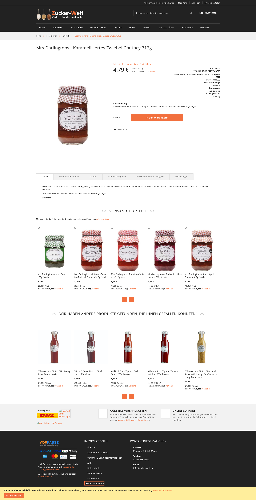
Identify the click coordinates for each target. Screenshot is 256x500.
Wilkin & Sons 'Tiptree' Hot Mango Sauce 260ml (54, 373)
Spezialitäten (52, 36)
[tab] (45, 176)
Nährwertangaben (117, 176)
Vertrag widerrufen (94, 483)
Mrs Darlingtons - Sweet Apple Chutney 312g (200, 275)
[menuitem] (58, 27)
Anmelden (196, 3)
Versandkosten (45, 476)
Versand (153, 71)
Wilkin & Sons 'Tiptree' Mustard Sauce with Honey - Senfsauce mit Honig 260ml (201, 374)
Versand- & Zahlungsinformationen (133, 420)
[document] (128, 493)
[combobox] (163, 13)
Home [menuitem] (42, 27)
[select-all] (102, 219)
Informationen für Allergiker (150, 176)
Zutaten (93, 176)
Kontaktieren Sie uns (97, 452)
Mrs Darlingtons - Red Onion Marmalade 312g (165, 275)
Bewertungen (181, 176)
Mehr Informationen (69, 176)
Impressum (93, 478)
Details (44, 176)
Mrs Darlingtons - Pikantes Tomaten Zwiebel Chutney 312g (91, 275)
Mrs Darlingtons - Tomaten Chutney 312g (127, 275)
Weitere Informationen (163, 490)
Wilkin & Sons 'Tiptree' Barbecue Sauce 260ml (127, 373)
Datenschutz (93, 468)
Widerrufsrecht (95, 473)
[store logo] (61, 14)
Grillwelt (66, 36)
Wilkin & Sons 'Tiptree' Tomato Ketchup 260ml (163, 373)
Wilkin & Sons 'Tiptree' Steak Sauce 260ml (88, 373)
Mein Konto (183, 3)
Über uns (92, 447)
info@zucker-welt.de (143, 468)
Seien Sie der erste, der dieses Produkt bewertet (134, 64)
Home (38, 36)
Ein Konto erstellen (212, 3)
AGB (89, 463)
